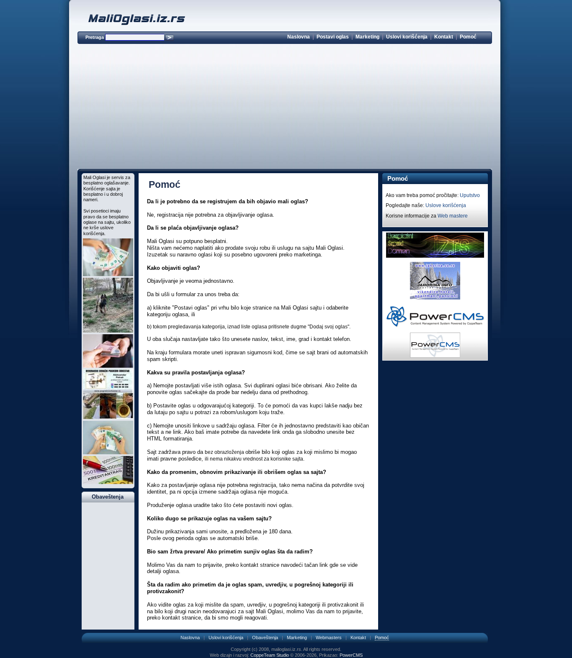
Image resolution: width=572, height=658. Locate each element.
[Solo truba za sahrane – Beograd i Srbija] (108, 417)
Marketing (367, 37)
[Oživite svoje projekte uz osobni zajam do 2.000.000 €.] (108, 274)
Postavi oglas (333, 37)
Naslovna (298, 37)
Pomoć (468, 37)
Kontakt (443, 37)
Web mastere (453, 216)
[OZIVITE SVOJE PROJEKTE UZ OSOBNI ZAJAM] (108, 453)
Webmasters (329, 637)
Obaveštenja (265, 637)
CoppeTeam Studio (269, 655)
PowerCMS (351, 655)
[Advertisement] (285, 107)
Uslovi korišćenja (407, 37)
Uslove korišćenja (445, 205)
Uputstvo (470, 195)
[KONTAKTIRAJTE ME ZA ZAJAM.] (108, 482)
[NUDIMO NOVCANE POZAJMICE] (108, 366)
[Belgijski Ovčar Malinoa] (108, 331)
